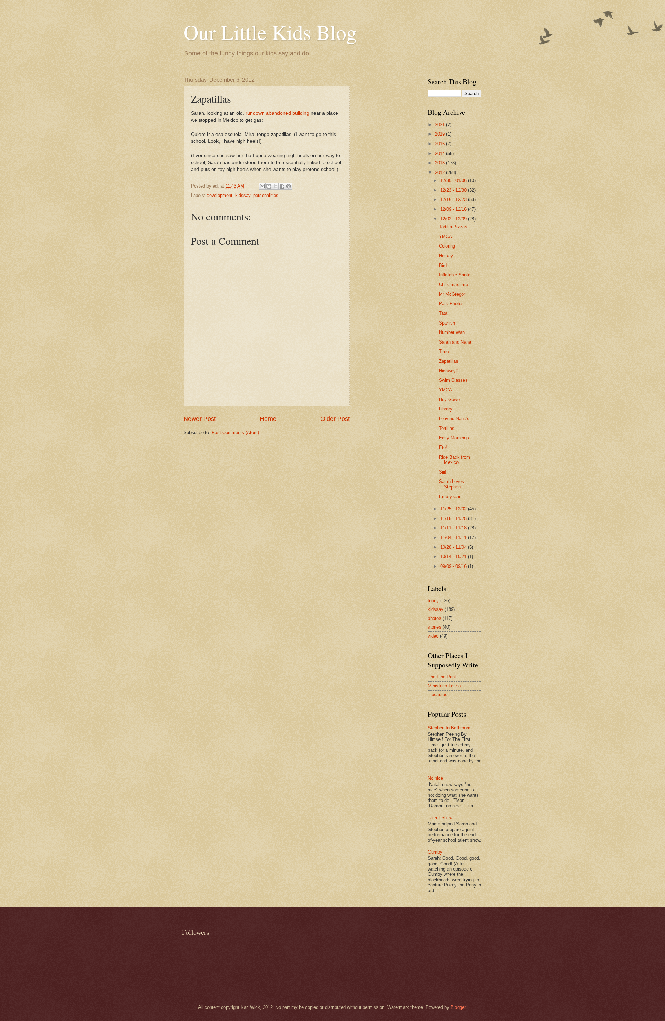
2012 (440, 172)
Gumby (435, 852)
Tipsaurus (437, 694)
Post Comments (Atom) (235, 432)
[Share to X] (275, 186)
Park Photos (451, 303)
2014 (440, 153)
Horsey (446, 255)
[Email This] (262, 186)
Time (444, 351)
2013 (440, 162)
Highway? (448, 370)
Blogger (458, 1007)
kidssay (242, 195)
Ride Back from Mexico (454, 460)
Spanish (447, 323)
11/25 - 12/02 (454, 508)
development (219, 195)
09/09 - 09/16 (454, 566)
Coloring (447, 246)
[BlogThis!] (268, 186)
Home (268, 418)
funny (433, 600)
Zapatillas (448, 361)
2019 (440, 134)
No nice (435, 778)
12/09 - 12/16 (454, 209)
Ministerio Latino (444, 686)
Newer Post (200, 418)
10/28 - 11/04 (454, 547)
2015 (440, 143)
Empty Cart (450, 496)
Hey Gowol (450, 399)
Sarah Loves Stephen (451, 484)
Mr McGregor (452, 294)
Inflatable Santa (454, 274)
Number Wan (452, 332)
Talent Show (440, 817)
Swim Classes (453, 380)
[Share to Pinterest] (288, 186)
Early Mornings (454, 437)
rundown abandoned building (277, 113)
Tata (443, 313)
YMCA (445, 236)
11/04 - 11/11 (454, 537)
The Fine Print (442, 677)
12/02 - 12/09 (454, 219)
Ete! (443, 447)
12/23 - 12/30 (454, 190)
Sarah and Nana (455, 342)
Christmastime (453, 284)
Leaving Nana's (454, 418)
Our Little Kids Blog (270, 32)
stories (434, 627)
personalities (265, 195)
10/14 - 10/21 (454, 556)
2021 (440, 124)
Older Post (335, 418)
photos (434, 618)
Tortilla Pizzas (453, 227)
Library (445, 409)
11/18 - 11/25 (454, 518)
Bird (443, 265)
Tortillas (446, 428)
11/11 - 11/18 (454, 527)
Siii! (442, 472)
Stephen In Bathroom (449, 727)
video (433, 636)
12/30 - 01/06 (454, 180)
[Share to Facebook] (281, 186)
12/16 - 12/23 (454, 199)
